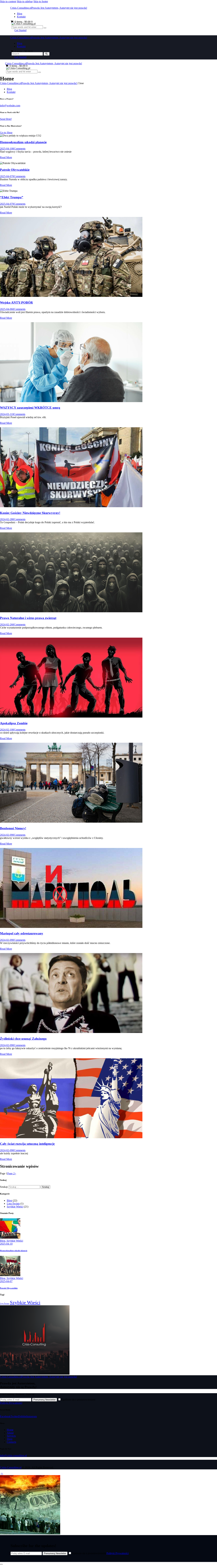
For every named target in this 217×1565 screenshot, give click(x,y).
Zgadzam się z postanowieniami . (100, 1553)
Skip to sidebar (25, 1)
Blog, (3, 1240)
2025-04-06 (6, 309)
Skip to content (8, 1)
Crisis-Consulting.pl (10, 1467)
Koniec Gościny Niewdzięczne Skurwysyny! (30, 513)
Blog (9, 1200)
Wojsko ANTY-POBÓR (16, 302)
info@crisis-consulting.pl (13, 1455)
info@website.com (10, 105)
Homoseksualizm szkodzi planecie (23, 142)
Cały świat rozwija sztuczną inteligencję (27, 1143)
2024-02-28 (6, 519)
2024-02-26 (6, 624)
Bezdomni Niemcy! (13, 828)
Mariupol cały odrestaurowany (21, 933)
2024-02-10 (6, 729)
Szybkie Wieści (15, 1206)
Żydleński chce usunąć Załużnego (23, 1038)
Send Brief (6, 119)
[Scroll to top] (2, 1473)
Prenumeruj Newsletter (44, 1399)
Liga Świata (13, 1203)
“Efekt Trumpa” (11, 197)
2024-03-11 (6, 414)
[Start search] (47, 54)
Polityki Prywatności (11, 1402)
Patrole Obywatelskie (14, 169)
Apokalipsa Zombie (13, 723)
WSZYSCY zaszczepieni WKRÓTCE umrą (30, 407)
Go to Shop (6, 132)
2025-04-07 (6, 176)
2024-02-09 (6, 834)
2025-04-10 (6, 148)
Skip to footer (40, 1)
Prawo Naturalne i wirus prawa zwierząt (28, 618)
